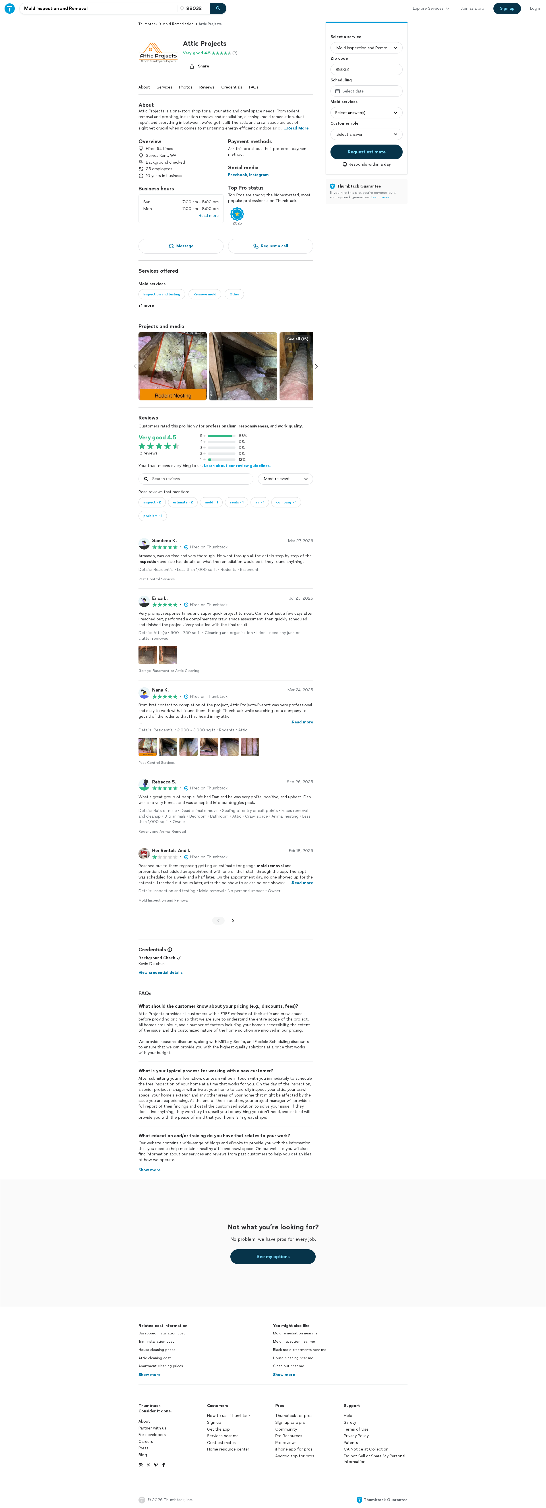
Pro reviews (286, 1442)
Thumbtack (147, 24)
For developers (152, 1434)
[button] (158, 55)
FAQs (253, 87)
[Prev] (218, 921)
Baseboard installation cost (161, 1333)
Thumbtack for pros (294, 1415)
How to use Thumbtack (229, 1415)
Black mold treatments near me (299, 1350)
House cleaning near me (293, 1358)
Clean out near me (288, 1366)
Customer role (344, 123)
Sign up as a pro (290, 1422)
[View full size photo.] (172, 366)
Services (164, 87)
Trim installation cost (156, 1342)
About (144, 87)
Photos (186, 87)
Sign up (214, 1422)
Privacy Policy (356, 1435)
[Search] (218, 8)
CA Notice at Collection (366, 1449)
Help (348, 1415)
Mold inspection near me (294, 1342)
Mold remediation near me (295, 1333)
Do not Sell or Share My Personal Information (374, 1459)
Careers (145, 1441)
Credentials (231, 87)
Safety (350, 1422)
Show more (149, 1374)
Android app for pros (294, 1456)
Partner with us (152, 1428)
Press (143, 1448)
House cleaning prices (156, 1350)
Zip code (339, 58)
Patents (351, 1442)
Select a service (345, 36)
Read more (209, 215)
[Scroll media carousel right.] (316, 366)
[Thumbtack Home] (9, 8)
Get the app (218, 1429)
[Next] (233, 921)
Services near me (223, 1435)
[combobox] (98, 8)
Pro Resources (288, 1435)
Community (286, 1429)
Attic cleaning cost (154, 1358)
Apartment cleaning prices (160, 1366)
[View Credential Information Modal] (169, 949)
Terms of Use (356, 1429)
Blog (142, 1455)
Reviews (206, 87)
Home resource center (228, 1449)
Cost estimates (221, 1442)
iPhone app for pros (294, 1449)
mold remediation (177, 24)
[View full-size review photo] (147, 655)
